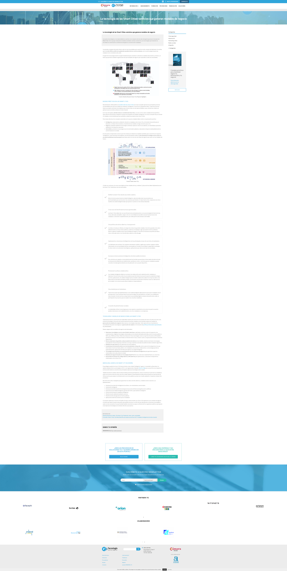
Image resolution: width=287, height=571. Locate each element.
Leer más (170, 569)
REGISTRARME (124, 456)
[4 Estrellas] (107, 430)
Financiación (173, 6)
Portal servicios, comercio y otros (111, 10)
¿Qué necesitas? (125, 555)
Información (134, 6)
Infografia (171, 45)
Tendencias (124, 557)
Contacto (104, 564)
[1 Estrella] (103, 430)
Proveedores (163, 6)
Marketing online (172, 40)
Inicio (102, 10)
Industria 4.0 (171, 38)
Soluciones (181, 6)
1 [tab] (143, 517)
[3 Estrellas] (105, 430)
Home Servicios (105, 555)
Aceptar (164, 569)
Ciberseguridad (172, 36)
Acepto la (144, 484)
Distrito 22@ (142, 368)
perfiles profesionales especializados (152, 324)
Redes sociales (172, 43)
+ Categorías (172, 48)
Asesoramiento (145, 6)
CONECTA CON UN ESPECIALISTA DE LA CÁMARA (163, 456)
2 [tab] (144, 542)
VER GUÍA (177, 89)
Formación (154, 6)
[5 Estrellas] (108, 430)
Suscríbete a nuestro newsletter (112, 1)
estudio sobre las (126, 104)
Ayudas (103, 562)
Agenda (123, 562)
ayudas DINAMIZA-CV (127, 564)
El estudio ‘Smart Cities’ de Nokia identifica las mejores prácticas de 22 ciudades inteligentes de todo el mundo (130, 417)
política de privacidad (147, 484)
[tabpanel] (27, 506)
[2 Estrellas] (104, 430)
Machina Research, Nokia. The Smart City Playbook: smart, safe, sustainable (121, 415)
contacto (184, 1)
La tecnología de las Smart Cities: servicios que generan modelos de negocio (137, 10)
